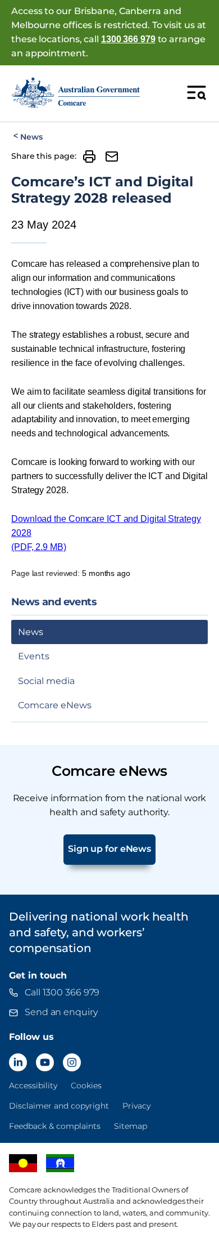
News (31, 137)
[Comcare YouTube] (45, 1062)
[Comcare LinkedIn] (18, 1062)
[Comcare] (75, 92)
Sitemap (130, 1126)
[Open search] (196, 92)
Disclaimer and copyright (59, 1106)
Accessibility (33, 1085)
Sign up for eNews (109, 848)
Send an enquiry (61, 1012)
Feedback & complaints (55, 1126)
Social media (46, 681)
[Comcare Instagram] (72, 1062)
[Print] (89, 156)
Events (33, 656)
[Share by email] (111, 156)
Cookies (86, 1085)
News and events (54, 602)
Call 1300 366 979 (62, 992)
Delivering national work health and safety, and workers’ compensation (99, 932)
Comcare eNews (55, 705)
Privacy (136, 1106)
